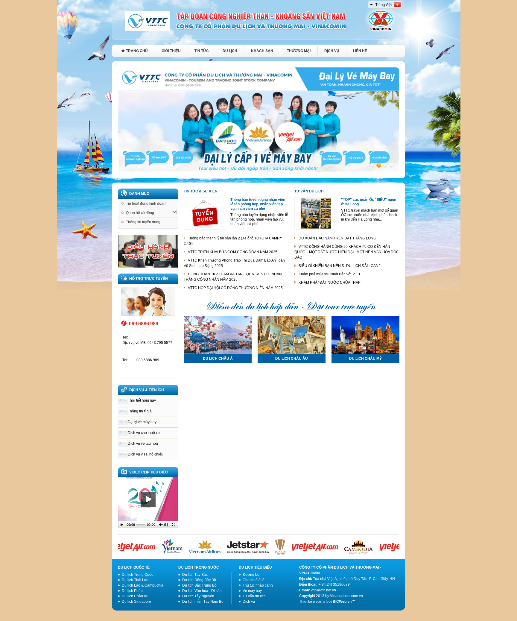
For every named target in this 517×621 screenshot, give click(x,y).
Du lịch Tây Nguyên (198, 596)
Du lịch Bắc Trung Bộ (199, 585)
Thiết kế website (312, 601)
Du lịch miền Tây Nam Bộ (202, 601)
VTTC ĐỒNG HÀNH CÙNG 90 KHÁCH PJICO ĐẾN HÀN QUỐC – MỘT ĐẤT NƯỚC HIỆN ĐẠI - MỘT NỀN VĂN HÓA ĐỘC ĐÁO (346, 252)
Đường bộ (251, 575)
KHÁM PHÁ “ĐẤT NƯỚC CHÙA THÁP (330, 282)
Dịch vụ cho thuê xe (144, 433)
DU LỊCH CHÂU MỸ (365, 358)
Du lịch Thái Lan (135, 580)
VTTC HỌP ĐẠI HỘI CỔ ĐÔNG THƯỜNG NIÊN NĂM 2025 (235, 288)
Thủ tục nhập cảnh (258, 585)
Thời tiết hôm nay (142, 400)
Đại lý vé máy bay (142, 422)
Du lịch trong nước (198, 567)
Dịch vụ (249, 601)
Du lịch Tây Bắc (195, 575)
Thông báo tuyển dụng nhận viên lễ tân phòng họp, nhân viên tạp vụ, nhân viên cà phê (257, 204)
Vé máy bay (252, 591)
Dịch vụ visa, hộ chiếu (145, 454)
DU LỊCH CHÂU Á (218, 358)
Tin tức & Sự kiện (201, 191)
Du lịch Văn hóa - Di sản (202, 591)
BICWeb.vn (342, 601)
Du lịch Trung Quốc (137, 575)
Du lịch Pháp (132, 591)
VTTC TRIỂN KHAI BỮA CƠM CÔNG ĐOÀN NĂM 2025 (232, 252)
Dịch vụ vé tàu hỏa (143, 443)
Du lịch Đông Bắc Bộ (199, 580)
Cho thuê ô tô (253, 580)
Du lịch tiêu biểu (255, 567)
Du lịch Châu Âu (135, 596)
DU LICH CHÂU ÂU (291, 358)
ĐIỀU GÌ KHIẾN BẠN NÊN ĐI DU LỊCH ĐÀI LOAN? (340, 266)
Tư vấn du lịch (309, 191)
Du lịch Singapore (136, 601)
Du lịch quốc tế (134, 567)
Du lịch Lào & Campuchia (142, 585)
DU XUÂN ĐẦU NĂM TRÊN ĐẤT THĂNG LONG (337, 238)
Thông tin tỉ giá (140, 411)
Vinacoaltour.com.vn (346, 596)
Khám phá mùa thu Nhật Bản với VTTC (330, 274)
